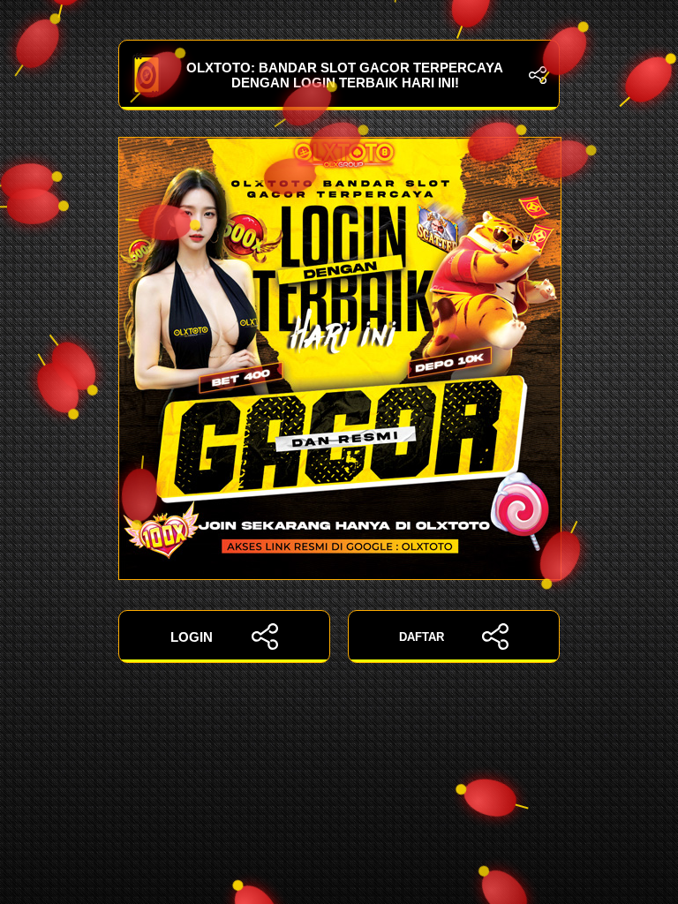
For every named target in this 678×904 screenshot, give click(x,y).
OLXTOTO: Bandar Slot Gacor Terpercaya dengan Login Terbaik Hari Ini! (344, 75)
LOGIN (191, 636)
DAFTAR (421, 637)
